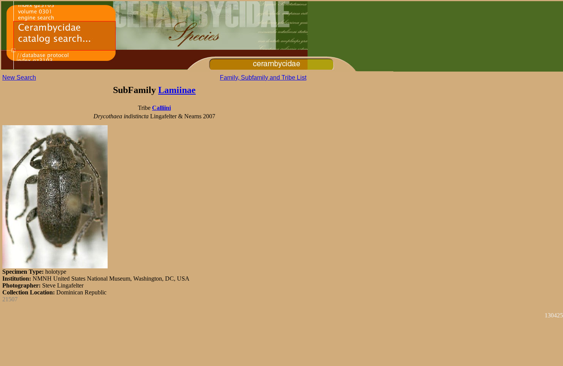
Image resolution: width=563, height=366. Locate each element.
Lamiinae (177, 90)
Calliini (161, 108)
